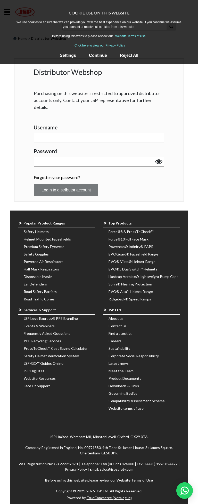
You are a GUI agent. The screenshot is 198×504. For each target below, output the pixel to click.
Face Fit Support (37, 386)
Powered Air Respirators (43, 261)
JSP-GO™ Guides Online (43, 363)
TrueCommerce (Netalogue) (109, 497)
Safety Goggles (36, 254)
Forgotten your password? (57, 177)
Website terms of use (126, 408)
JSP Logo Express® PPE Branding (51, 318)
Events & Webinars (39, 326)
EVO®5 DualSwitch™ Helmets (133, 269)
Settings (68, 55)
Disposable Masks (38, 276)
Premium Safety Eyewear (44, 246)
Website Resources (40, 378)
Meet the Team (121, 371)
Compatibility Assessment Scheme (137, 401)
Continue (98, 55)
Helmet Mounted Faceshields (47, 239)
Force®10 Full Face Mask (128, 239)
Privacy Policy (76, 469)
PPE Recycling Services (42, 341)
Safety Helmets (36, 231)
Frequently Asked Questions (47, 333)
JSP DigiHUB (34, 371)
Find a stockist (120, 333)
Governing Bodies (123, 393)
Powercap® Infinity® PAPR (131, 246)
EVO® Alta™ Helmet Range (131, 291)
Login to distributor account (66, 190)
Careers (115, 341)
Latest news (119, 363)
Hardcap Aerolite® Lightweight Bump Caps (143, 276)
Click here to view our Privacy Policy (100, 45)
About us (116, 318)
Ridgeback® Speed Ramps (130, 299)
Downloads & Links (124, 386)
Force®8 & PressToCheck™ (131, 231)
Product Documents (125, 378)
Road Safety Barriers (40, 291)
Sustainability (119, 348)
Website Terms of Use (130, 36)
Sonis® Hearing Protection (130, 284)
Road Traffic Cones (39, 299)
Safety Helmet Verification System (51, 356)
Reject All (129, 55)
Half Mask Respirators (41, 269)
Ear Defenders (35, 284)
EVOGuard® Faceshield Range (133, 254)
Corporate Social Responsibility (134, 356)
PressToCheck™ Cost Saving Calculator (56, 348)
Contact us (118, 326)
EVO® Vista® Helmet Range (132, 261)
